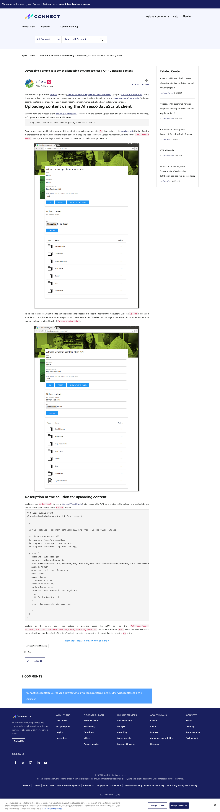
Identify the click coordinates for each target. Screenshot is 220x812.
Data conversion (124, 738)
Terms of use (48, 785)
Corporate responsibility (161, 738)
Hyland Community (157, 16)
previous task (127, 131)
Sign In (187, 16)
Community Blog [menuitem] (69, 26)
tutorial (53, 94)
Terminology (90, 726)
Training (190, 726)
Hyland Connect (29, 55)
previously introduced (66, 113)
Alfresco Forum (167, 93)
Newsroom (155, 744)
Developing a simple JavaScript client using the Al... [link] (100, 55)
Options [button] (146, 81)
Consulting (122, 732)
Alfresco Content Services (36, 646)
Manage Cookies (157, 805)
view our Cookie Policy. (52, 808)
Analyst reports (63, 726)
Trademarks (88, 785)
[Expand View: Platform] (52, 27)
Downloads (89, 732)
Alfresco (55, 55)
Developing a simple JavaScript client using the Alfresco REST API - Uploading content (79, 70)
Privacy (26, 785)
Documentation (193, 732)
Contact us (19, 741)
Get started (49, 4)
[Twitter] (23, 762)
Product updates (91, 744)
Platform (43, 55)
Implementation (124, 720)
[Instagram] (30, 762)
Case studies (61, 720)
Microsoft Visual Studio (72, 504)
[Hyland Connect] (42, 17)
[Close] (215, 805)
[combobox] (84, 39)
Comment (31, 699)
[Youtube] (45, 762)
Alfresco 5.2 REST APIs (131, 94)
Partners (154, 732)
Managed (121, 726)
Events (189, 720)
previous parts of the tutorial (126, 98)
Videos (87, 738)
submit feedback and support (75, 4)
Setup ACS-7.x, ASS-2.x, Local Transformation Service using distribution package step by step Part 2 (177, 171)
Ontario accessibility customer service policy (144, 785)
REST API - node (167, 150)
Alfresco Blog (68, 55)
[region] (110, 805)
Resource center (91, 720)
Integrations (61, 738)
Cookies (36, 785)
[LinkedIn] (38, 762)
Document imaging (126, 744)
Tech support (192, 738)
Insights (59, 732)
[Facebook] (15, 762)
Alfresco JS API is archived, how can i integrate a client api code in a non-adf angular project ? (177, 83)
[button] (28, 661)
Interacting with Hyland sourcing (182, 785)
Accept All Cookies (179, 805)
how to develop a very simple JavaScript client (89, 94)
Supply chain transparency (108, 785)
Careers (153, 720)
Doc (29, 652)
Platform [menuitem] (45, 26)
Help (175, 16)
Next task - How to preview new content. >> (88, 640)
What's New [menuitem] (28, 26)
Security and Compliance (68, 785)
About (153, 726)
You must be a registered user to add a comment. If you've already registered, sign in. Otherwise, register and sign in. (84, 693)
